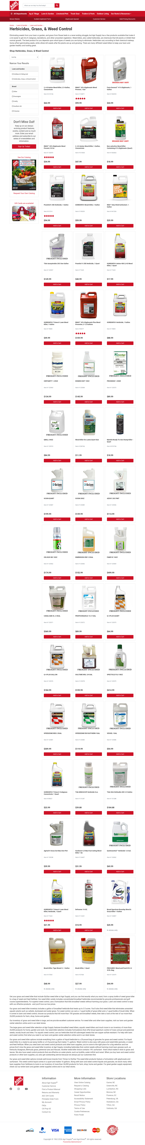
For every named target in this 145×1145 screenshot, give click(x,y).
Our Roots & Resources (120, 14)
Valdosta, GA (111, 1108)
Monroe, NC (111, 1092)
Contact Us (46, 1112)
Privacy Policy (79, 1105)
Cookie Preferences (81, 1111)
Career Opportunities (82, 1092)
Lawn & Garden (47, 14)
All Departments (20, 14)
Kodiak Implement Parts (42, 19)
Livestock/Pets (62, 14)
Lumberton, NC (112, 1089)
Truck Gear (75, 14)
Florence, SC (111, 1095)
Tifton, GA (110, 1105)
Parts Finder (79, 1115)
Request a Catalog (81, 1086)
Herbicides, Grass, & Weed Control (24, 79)
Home (12, 25)
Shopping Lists (80, 1089)
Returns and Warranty (50, 1092)
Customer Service (99, 19)
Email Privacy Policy (82, 1102)
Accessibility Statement (83, 1099)
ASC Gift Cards (48, 1096)
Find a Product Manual (51, 1089)
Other (15, 91)
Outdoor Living (103, 14)
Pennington (17, 96)
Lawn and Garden (36, 25)
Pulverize (16, 111)
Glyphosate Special (72, 19)
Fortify (15, 101)
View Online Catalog (82, 1082)
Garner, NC (110, 1082)
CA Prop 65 (46, 1109)
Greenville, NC (111, 1086)
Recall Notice (79, 1095)
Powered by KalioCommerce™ (72, 1142)
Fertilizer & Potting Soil (20, 74)
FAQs (44, 1105)
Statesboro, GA (112, 1102)
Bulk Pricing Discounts (127, 19)
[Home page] (14, 5)
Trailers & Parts (88, 14)
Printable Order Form (50, 1099)
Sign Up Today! (24, 146)
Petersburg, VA (112, 1099)
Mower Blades (15, 19)
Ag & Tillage (34, 14)
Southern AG (17, 106)
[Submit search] (57, 5)
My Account (46, 1102)
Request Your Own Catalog (24, 193)
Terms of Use (79, 1108)
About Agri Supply (49, 1082)
